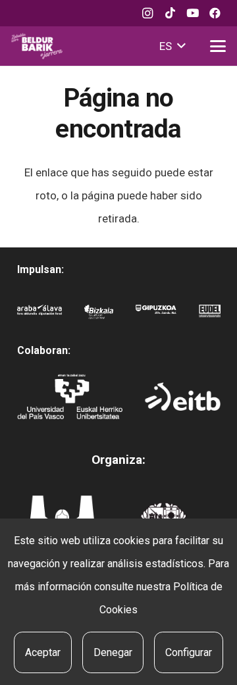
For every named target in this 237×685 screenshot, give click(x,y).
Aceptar (43, 652)
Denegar (112, 652)
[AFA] (39, 316)
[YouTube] (192, 13)
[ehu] (69, 396)
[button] (172, 46)
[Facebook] (214, 13)
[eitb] (183, 396)
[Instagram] (147, 13)
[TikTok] (170, 13)
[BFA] (99, 316)
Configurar (188, 652)
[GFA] (156, 316)
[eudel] (210, 316)
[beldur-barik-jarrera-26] (37, 46)
